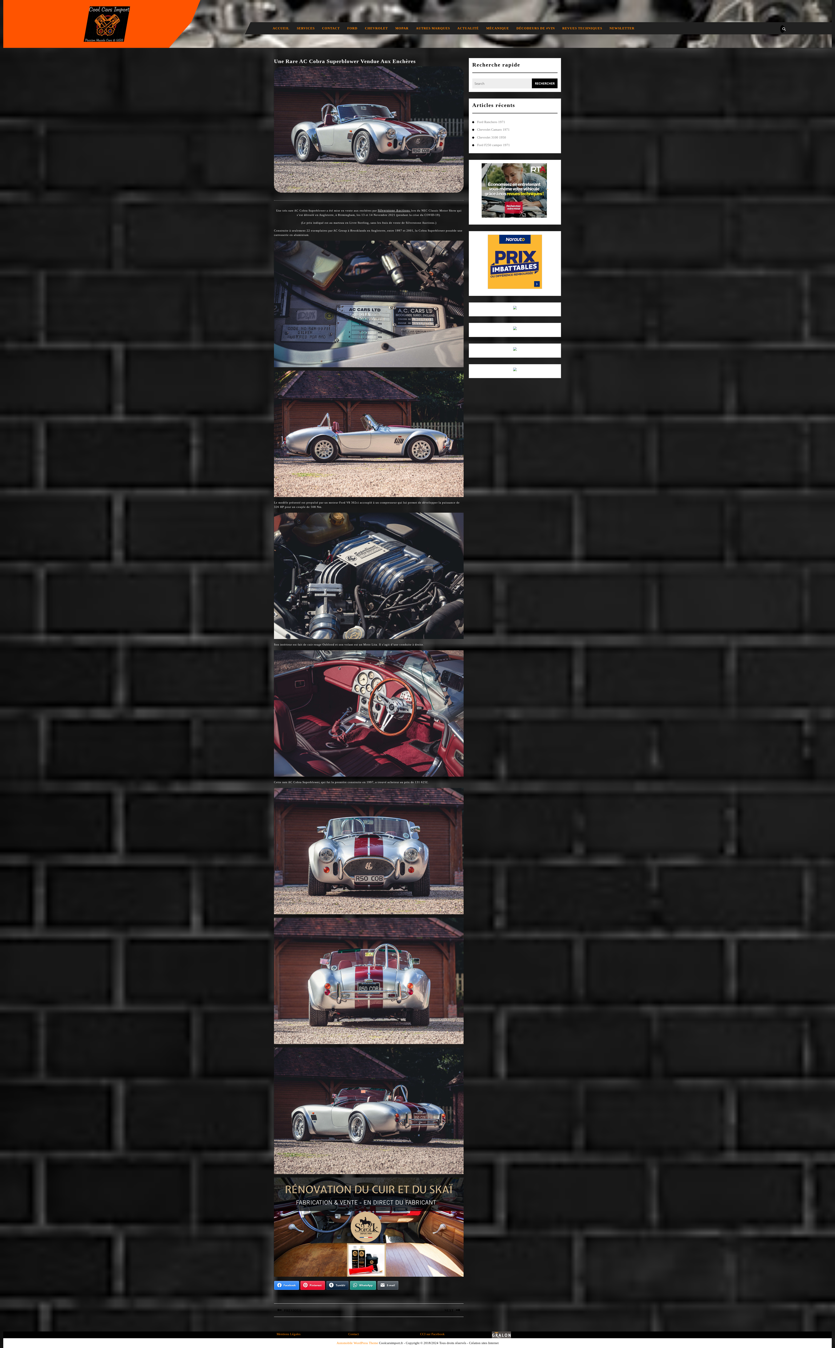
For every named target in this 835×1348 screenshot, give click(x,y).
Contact (331, 28)
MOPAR (402, 28)
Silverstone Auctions (394, 210)
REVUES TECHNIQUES (582, 28)
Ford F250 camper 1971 (493, 145)
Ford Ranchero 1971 (491, 122)
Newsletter (622, 28)
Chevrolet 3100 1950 (491, 137)
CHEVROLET (376, 28)
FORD (352, 28)
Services (306, 28)
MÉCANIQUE (497, 28)
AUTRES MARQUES (433, 28)
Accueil (281, 28)
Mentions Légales (289, 1334)
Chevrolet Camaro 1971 (493, 129)
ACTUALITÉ (468, 28)
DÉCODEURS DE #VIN (535, 28)
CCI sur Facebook (432, 1334)
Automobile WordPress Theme (357, 1343)
